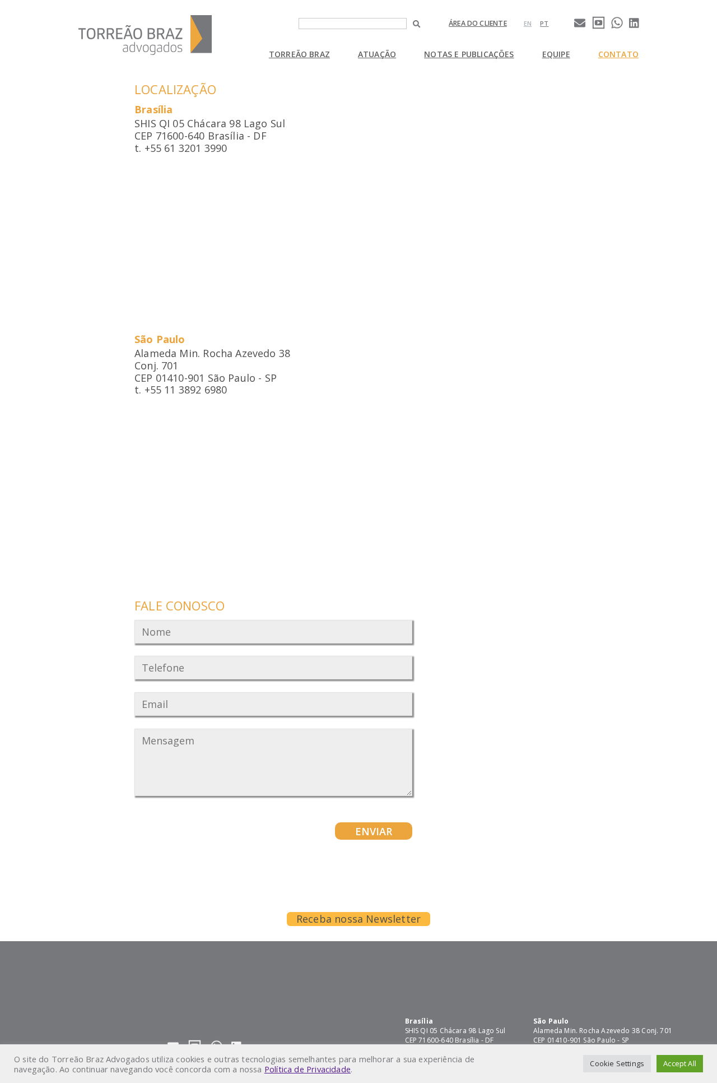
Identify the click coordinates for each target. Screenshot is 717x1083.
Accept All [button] (679, 1063)
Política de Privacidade (307, 1069)
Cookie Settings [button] (617, 1063)
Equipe (556, 54)
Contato (618, 54)
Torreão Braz (299, 54)
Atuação (377, 54)
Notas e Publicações (469, 54)
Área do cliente (478, 23)
